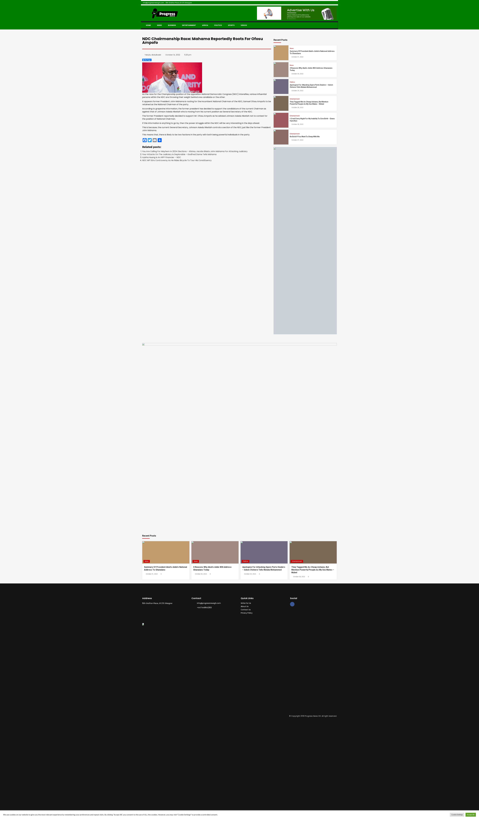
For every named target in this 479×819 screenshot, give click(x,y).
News (159, 25)
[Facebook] (292, 604)
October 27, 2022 (297, 140)
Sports (231, 25)
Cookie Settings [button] (457, 815)
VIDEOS (244, 25)
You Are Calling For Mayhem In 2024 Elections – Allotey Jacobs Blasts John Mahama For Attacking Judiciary (194, 151)
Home (148, 25)
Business (172, 25)
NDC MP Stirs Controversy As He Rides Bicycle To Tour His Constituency (177, 160)
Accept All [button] (470, 815)
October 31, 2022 (297, 57)
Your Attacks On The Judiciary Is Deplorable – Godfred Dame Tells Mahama (179, 154)
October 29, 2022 (297, 90)
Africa (205, 25)
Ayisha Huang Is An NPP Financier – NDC (161, 157)
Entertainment (189, 25)
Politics (218, 25)
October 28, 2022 (297, 107)
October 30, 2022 (297, 74)
